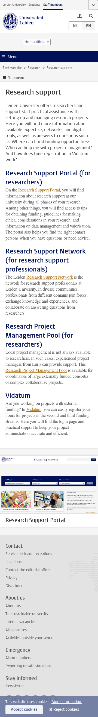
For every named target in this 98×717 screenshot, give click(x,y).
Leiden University (14, 5)
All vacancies (16, 630)
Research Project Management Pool (36, 370)
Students (34, 5)
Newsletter (14, 686)
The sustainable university (26, 613)
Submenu (16, 77)
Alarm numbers (18, 657)
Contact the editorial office (27, 570)
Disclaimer (14, 585)
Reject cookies (66, 709)
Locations (13, 561)
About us (13, 606)
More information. (66, 701)
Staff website (12, 68)
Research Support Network (49, 277)
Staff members (53, 5)
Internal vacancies (20, 621)
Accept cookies (24, 709)
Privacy (11, 577)
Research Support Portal (39, 190)
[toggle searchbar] (91, 15)
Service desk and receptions (28, 553)
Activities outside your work (28, 638)
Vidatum (33, 409)
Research (34, 68)
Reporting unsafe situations (28, 666)
